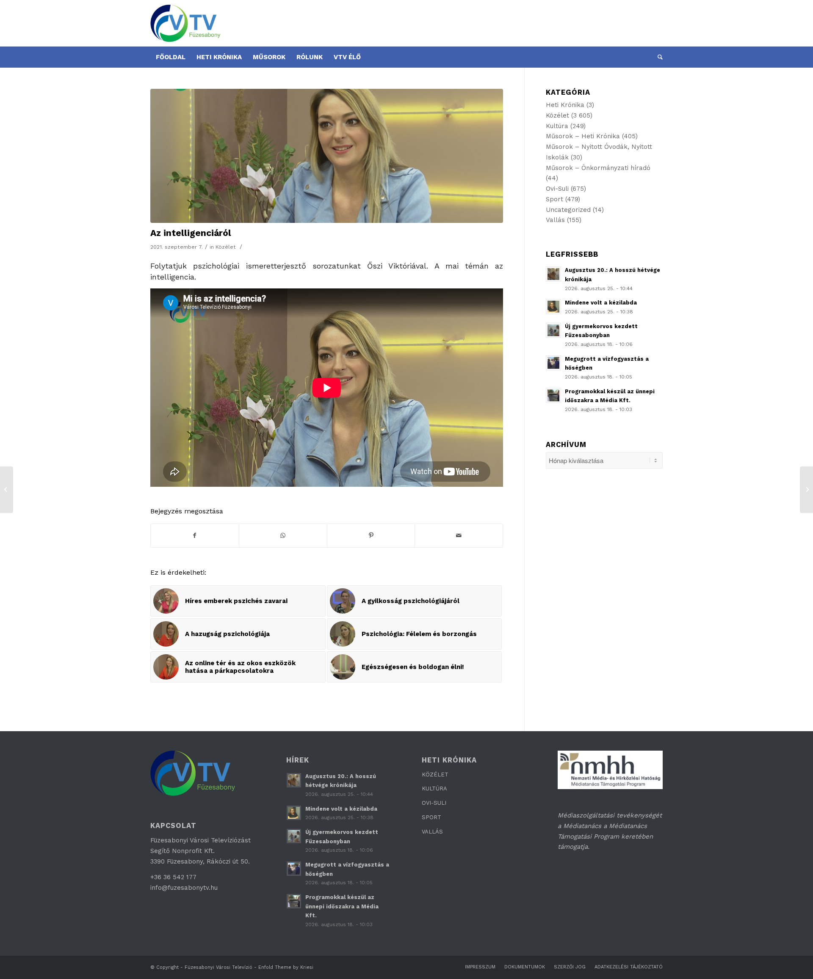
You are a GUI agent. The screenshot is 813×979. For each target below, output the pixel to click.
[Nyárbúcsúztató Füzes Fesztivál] (6, 489)
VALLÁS (432, 831)
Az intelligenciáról (190, 233)
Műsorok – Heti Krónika (583, 136)
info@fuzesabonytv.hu (184, 887)
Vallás (555, 220)
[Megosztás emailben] (459, 535)
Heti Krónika (565, 105)
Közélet (226, 247)
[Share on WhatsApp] (283, 535)
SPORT (431, 817)
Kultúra (557, 126)
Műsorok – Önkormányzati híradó (598, 168)
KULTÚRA (434, 788)
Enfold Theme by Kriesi (285, 967)
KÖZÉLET (435, 774)
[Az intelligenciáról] (326, 156)
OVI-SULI (434, 803)
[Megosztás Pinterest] (371, 535)
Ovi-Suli (557, 188)
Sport (554, 199)
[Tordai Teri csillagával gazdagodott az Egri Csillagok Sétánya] (806, 489)
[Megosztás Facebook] (195, 535)
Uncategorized (568, 210)
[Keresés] (657, 57)
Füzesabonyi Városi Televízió (218, 967)
